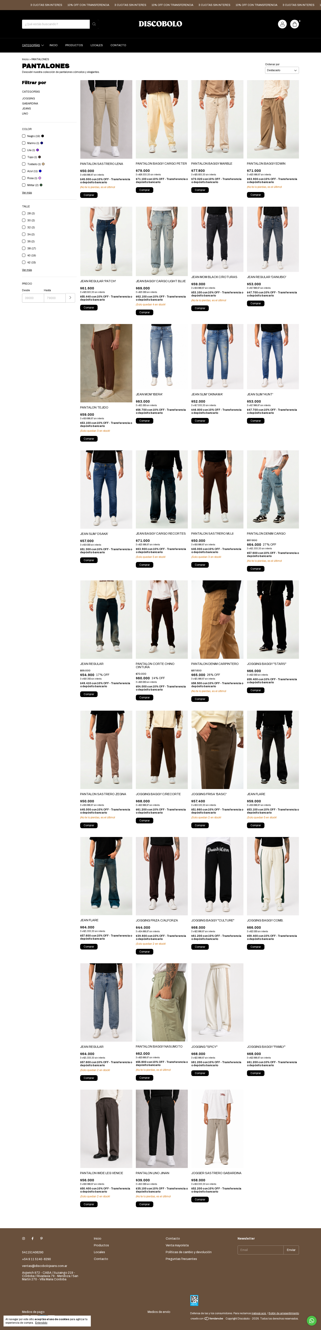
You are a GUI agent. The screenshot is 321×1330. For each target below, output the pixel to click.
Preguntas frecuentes (181, 1259)
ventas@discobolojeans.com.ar (44, 1266)
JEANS (26, 108)
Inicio (54, 45)
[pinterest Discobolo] (41, 1238)
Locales (97, 45)
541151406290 (32, 1252)
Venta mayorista (177, 1245)
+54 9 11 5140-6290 (36, 1259)
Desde (26, 290)
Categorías (31, 45)
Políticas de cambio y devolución (189, 1252)
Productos (74, 45)
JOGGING (28, 98)
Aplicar (70, 298)
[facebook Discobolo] (32, 1238)
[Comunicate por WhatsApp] (312, 1321)
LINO (25, 113)
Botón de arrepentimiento (284, 1313)
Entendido (41, 1322)
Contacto (118, 45)
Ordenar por (272, 64)
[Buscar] (94, 24)
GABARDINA (30, 103)
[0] (294, 24)
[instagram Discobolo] (23, 1238)
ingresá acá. (259, 1313)
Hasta (47, 290)
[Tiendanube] (207, 1319)
